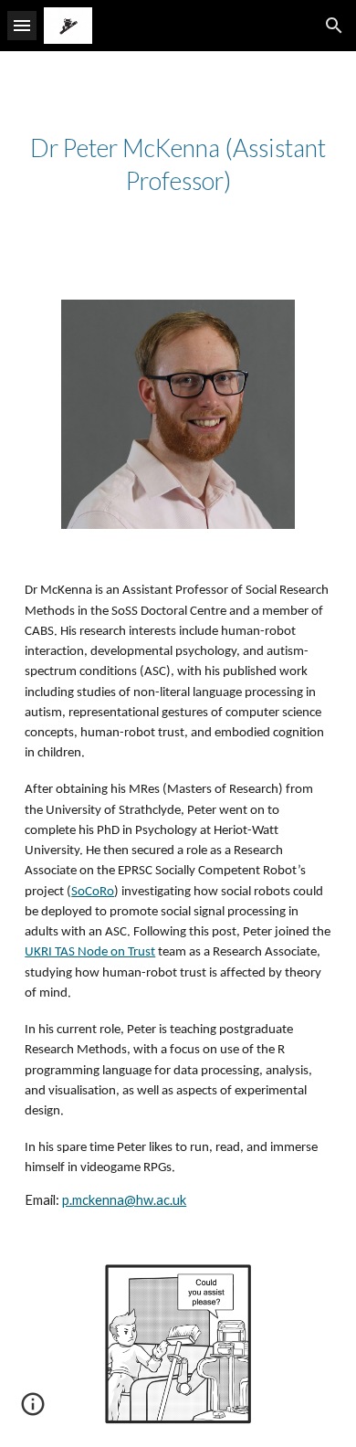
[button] (22, 25)
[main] (178, 164)
